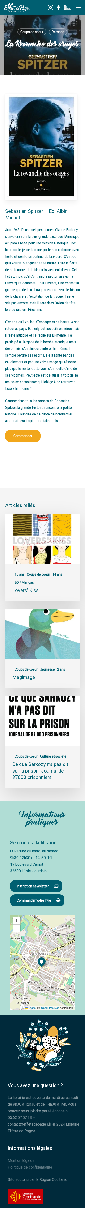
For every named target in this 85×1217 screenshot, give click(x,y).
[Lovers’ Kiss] (42, 557)
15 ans (20, 574)
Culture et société (53, 756)
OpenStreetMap (50, 1008)
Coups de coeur (31, 32)
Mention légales (21, 1160)
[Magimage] (42, 648)
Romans (58, 32)
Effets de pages (45, 56)
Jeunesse (47, 669)
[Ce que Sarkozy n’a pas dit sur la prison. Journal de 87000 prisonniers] (42, 742)
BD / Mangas (24, 582)
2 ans (61, 669)
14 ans (57, 574)
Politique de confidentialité (30, 1167)
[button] (78, 7)
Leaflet (32, 1008)
